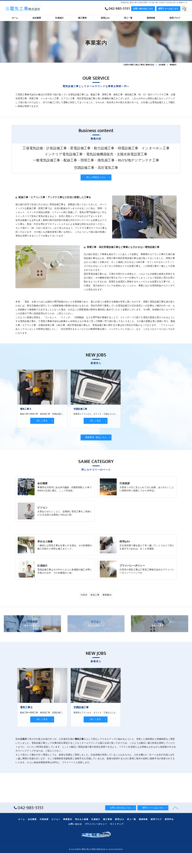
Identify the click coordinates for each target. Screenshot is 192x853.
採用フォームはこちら (168, 8)
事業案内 (107, 595)
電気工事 (94, 595)
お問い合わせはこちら (143, 8)
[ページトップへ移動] (175, 808)
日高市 (84, 595)
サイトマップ (117, 824)
